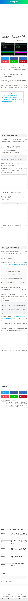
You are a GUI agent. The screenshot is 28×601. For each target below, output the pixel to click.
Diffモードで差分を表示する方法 (9, 95)
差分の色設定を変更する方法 (9, 101)
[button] (25, 300)
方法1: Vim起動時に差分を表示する (11, 97)
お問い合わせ (21, 594)
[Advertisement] (14, 19)
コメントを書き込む (14, 577)
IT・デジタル (4, 386)
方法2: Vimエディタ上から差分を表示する (13, 99)
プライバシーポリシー (7, 594)
